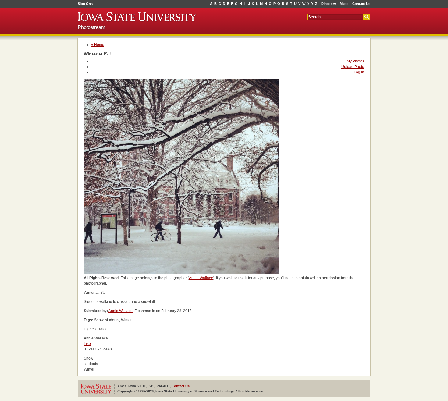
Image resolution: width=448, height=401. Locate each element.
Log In (359, 72)
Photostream (91, 27)
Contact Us (361, 3)
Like (87, 344)
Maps (344, 3)
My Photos (355, 61)
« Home (97, 45)
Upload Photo (352, 67)
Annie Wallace (201, 278)
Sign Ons (85, 3)
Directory (328, 3)
